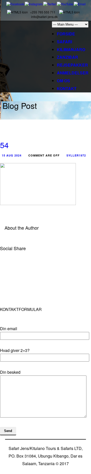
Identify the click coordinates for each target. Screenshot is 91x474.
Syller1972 (76, 155)
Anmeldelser (72, 73)
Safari (64, 42)
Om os (63, 81)
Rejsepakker (72, 65)
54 (4, 144)
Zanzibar (67, 57)
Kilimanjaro (71, 49)
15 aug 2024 (11, 155)
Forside (66, 34)
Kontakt (67, 88)
